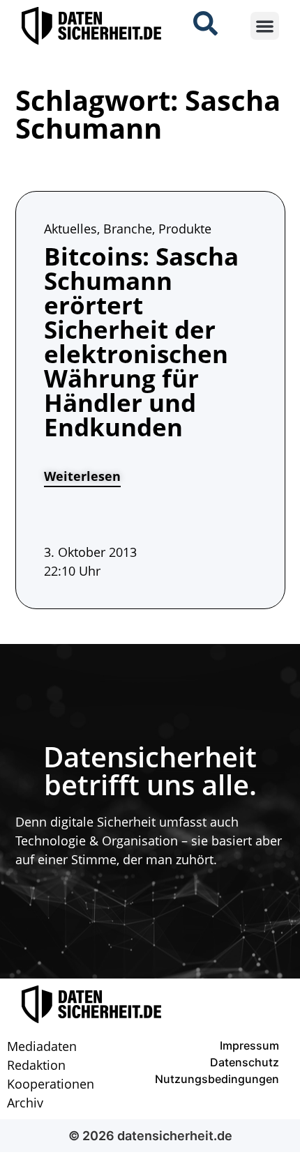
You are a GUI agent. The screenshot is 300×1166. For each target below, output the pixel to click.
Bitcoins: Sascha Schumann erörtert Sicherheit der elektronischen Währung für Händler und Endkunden (141, 341)
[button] (264, 26)
